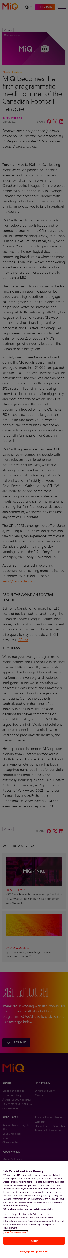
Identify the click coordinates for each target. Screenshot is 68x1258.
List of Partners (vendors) (15, 1232)
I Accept (34, 1241)
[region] (34, 1209)
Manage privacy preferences (34, 1251)
